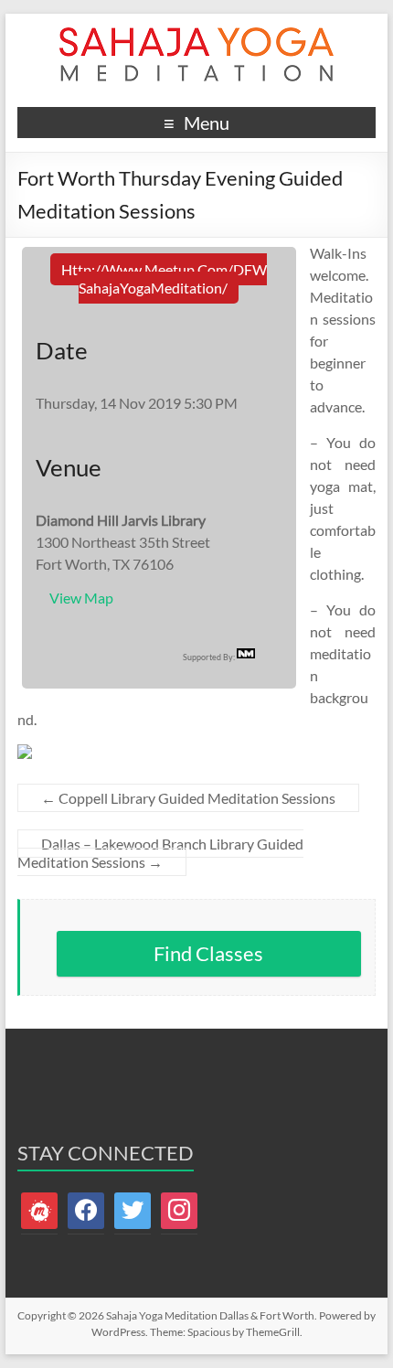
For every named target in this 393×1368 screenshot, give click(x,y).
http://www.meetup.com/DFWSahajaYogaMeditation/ (164, 278)
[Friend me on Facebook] (86, 1209)
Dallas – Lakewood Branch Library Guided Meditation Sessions (160, 853)
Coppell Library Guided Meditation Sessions (188, 798)
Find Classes (208, 953)
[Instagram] (179, 1209)
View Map (81, 597)
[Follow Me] (132, 1209)
